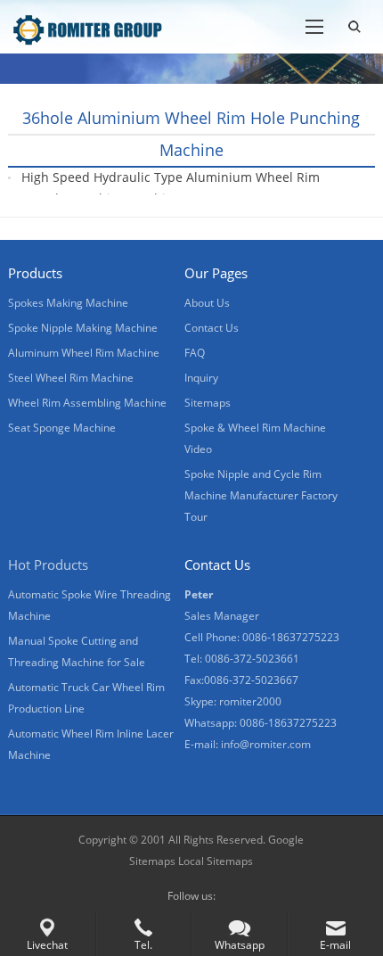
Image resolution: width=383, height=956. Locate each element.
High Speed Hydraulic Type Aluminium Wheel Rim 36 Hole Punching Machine (170, 188)
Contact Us (211, 327)
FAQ (194, 352)
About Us (207, 302)
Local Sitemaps (215, 861)
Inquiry (201, 377)
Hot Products (48, 564)
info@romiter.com (266, 744)
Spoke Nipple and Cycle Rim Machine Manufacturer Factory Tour (261, 495)
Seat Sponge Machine (62, 427)
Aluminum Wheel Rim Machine (83, 352)
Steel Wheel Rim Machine (71, 377)
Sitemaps (207, 402)
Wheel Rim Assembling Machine (87, 402)
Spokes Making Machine (68, 302)
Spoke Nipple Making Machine (83, 327)
